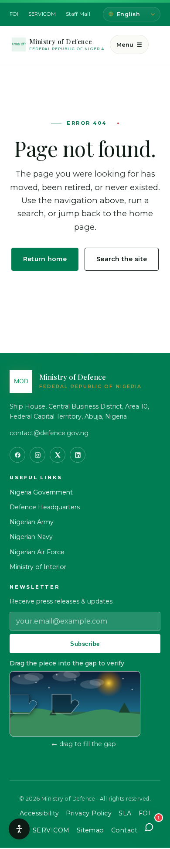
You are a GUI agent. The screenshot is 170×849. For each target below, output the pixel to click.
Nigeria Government (41, 492)
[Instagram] (37, 455)
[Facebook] (17, 455)
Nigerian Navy (31, 537)
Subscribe (85, 644)
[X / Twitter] (57, 455)
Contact (124, 830)
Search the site (121, 259)
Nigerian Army (32, 522)
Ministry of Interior (38, 567)
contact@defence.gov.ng (49, 433)
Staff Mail (78, 14)
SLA (125, 813)
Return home (45, 259)
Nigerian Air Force (37, 552)
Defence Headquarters (45, 507)
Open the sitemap (85, 288)
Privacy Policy (89, 813)
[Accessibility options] (19, 828)
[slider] (23, 704)
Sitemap (90, 830)
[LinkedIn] (77, 455)
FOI (14, 14)
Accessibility (39, 813)
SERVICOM (42, 14)
